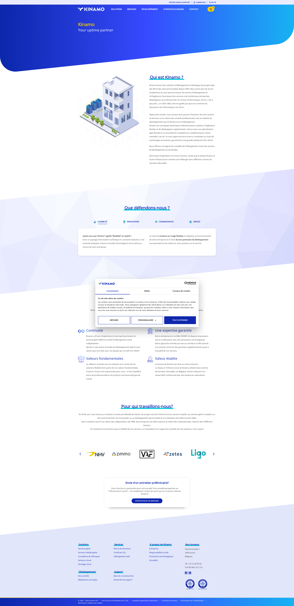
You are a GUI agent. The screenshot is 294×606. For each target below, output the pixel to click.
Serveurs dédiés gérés (87, 552)
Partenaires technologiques (161, 556)
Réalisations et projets (87, 580)
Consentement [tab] (112, 291)
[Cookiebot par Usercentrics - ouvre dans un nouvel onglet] (186, 283)
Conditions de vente (169, 600)
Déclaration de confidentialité (192, 600)
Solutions (116, 9)
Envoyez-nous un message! (147, 501)
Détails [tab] (147, 291)
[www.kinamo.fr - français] (91, 9)
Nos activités (83, 576)
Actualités (153, 560)
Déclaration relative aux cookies (90, 603)
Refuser (114, 320)
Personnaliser (145, 320)
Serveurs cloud (84, 560)
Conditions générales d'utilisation (145, 600)
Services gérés (84, 548)
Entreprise (153, 548)
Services (131, 9)
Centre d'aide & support (179, 2)
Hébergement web (122, 556)
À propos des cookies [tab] (181, 291)
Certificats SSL (120, 552)
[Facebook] (186, 573)
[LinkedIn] (190, 573)
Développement (149, 9)
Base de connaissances (124, 576)
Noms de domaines (122, 548)
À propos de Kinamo (173, 9)
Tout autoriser (180, 320)
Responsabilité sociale (158, 552)
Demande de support (123, 580)
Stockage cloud (84, 564)
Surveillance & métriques (89, 556)
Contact (194, 9)
